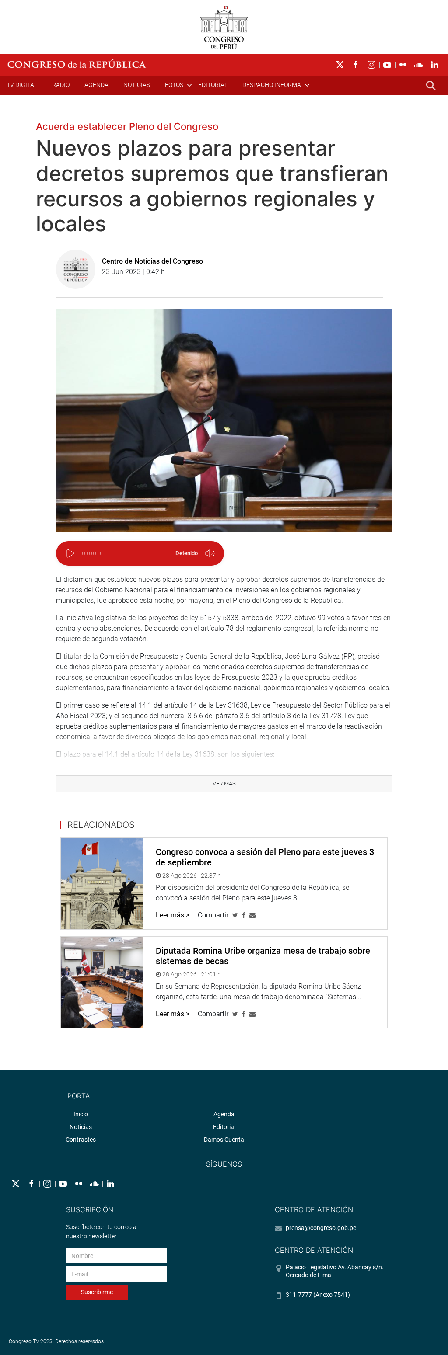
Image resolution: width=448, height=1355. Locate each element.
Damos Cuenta (224, 1139)
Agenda (96, 84)
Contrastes (81, 1139)
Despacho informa (271, 84)
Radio (61, 84)
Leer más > (172, 915)
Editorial (213, 84)
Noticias (136, 84)
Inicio (81, 1114)
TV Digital (22, 84)
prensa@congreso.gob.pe (321, 1227)
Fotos (174, 84)
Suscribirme (97, 1292)
